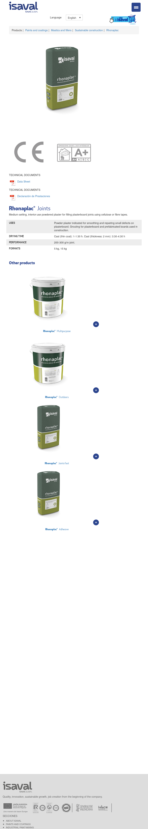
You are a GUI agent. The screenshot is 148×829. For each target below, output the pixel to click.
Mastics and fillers (61, 30)
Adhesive (57, 529)
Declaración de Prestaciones (33, 196)
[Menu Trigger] (136, 7)
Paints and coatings (36, 30)
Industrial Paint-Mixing (20, 827)
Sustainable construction (89, 30)
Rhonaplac (112, 30)
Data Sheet (23, 181)
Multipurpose (57, 331)
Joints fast (57, 463)
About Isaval (13, 820)
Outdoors (57, 397)
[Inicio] (23, 6)
